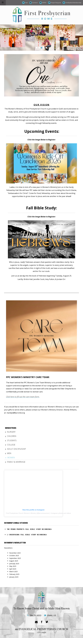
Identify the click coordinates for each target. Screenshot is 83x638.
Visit (26, 3)
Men (9, 453)
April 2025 (12, 569)
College (11, 444)
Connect (35, 3)
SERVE (44, 3)
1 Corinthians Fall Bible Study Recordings (27, 535)
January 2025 (13, 577)
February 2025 (14, 574)
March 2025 (13, 571)
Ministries (10, 428)
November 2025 (15, 553)
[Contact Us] (36, 622)
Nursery (11, 432)
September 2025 (15, 558)
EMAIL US (51, 615)
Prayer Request (56, 3)
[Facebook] (41, 622)
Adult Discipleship (16, 449)
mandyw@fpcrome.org (16, 413)
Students (12, 440)
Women (11, 457)
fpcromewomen (43, 513)
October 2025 (14, 555)
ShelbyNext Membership (73, 3)
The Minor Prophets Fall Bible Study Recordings (29, 529)
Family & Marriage (16, 462)
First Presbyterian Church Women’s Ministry (21, 513)
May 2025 (12, 566)
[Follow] (47, 622)
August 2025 (13, 561)
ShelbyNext (41, 632)
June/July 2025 (14, 564)
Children (11, 436)
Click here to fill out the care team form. (22, 396)
